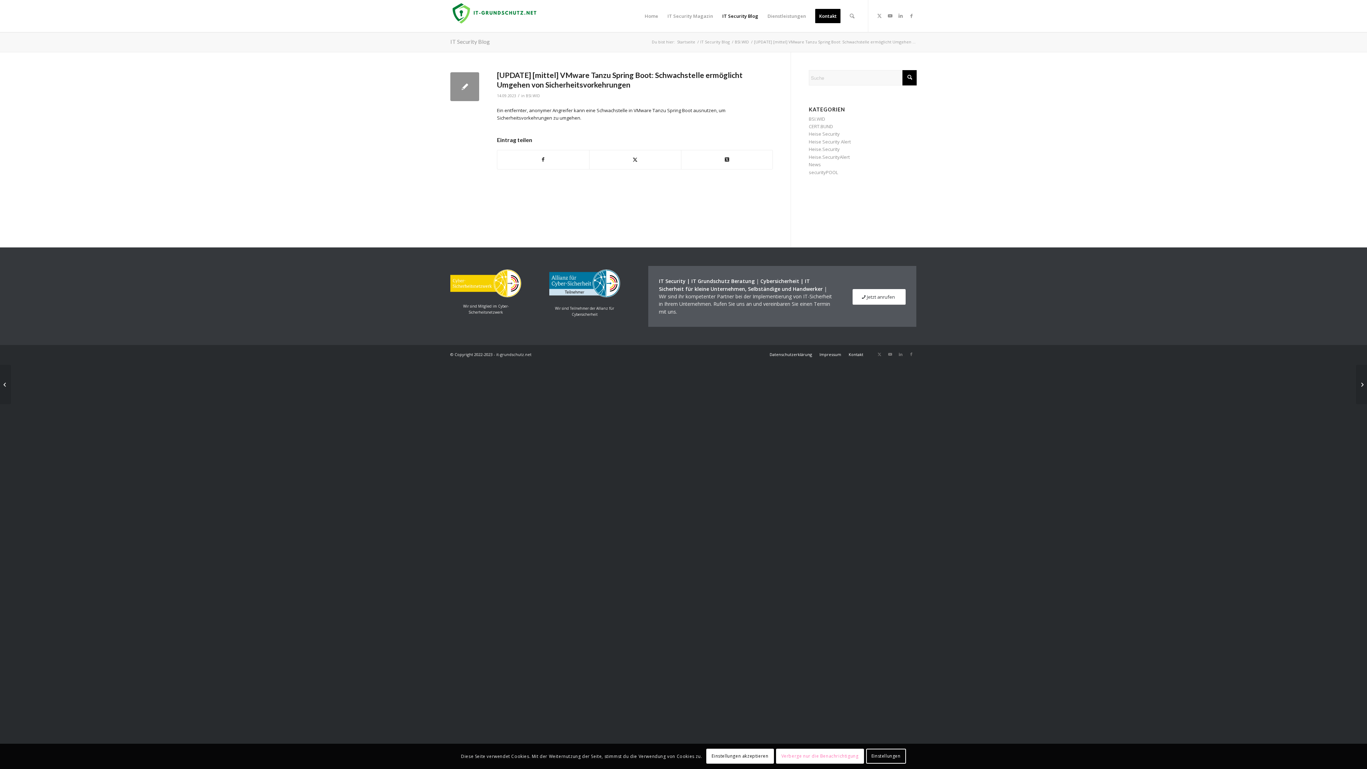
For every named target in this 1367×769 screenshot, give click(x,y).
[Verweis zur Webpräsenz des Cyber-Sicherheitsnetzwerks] (485, 295)
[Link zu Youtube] (890, 15)
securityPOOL (823, 172)
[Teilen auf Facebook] (543, 159)
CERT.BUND (821, 126)
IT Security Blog (470, 41)
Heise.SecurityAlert (829, 157)
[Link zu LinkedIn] (900, 15)
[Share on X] (727, 159)
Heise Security (824, 134)
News (815, 164)
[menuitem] (651, 16)
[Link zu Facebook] (911, 15)
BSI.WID (533, 95)
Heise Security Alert (830, 141)
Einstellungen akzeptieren (740, 756)
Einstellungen (886, 756)
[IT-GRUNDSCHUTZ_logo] (495, 16)
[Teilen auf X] (635, 159)
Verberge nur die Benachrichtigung (820, 756)
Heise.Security (824, 149)
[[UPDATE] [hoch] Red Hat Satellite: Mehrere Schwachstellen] (5, 384)
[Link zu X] (879, 15)
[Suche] (852, 16)
